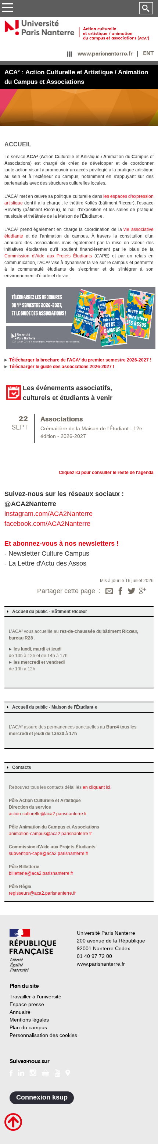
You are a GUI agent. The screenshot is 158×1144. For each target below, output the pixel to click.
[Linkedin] (21, 1072)
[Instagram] (32, 1072)
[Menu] (7, 9)
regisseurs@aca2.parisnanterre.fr (42, 893)
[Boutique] (46, 1072)
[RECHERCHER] (146, 8)
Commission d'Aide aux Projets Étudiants (48, 256)
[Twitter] (131, 592)
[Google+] (142, 592)
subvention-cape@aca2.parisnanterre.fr (48, 853)
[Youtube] (57, 1072)
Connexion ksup (42, 1097)
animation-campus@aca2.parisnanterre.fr (50, 833)
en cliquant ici (96, 787)
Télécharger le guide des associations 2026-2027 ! (61, 366)
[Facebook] (120, 592)
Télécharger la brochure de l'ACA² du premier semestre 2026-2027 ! (80, 360)
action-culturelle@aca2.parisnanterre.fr (48, 813)
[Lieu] (67, 1072)
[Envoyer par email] (109, 592)
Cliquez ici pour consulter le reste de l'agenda (106, 472)
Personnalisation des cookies (43, 1035)
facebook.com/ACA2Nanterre (47, 523)
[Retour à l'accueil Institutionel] (33, 950)
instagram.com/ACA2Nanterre (48, 513)
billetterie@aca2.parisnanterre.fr (41, 873)
